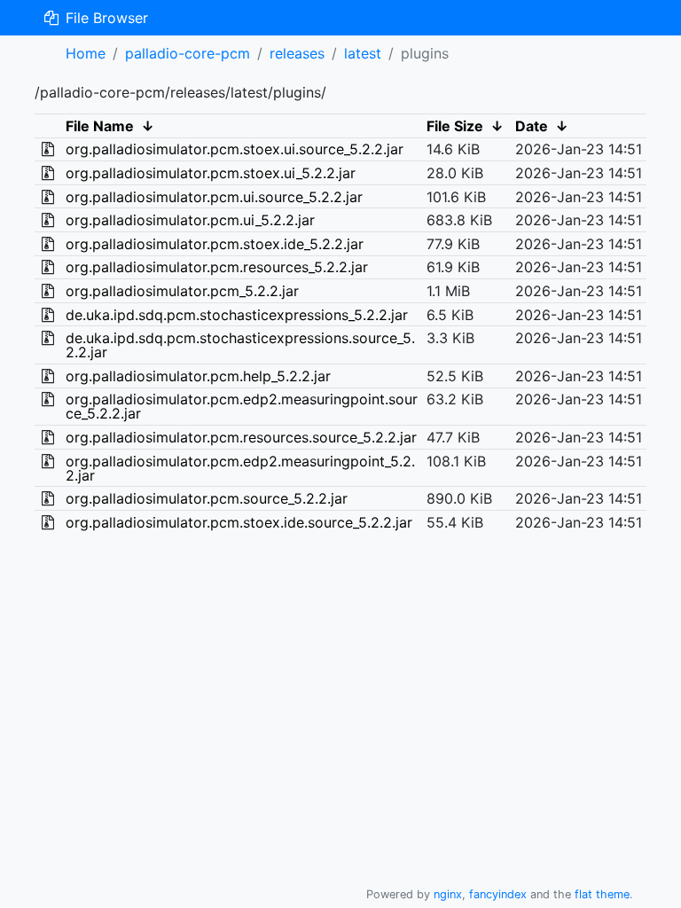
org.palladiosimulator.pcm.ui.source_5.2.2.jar (214, 197)
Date (531, 126)
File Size (455, 126)
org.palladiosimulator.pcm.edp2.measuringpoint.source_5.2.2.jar (242, 406)
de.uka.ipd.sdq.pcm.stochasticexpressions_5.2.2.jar (237, 315)
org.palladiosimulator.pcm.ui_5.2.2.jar (190, 220)
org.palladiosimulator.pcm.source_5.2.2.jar (207, 498)
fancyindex (498, 894)
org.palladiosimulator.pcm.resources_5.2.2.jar (217, 267)
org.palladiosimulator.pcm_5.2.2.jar (182, 291)
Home (86, 53)
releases (297, 53)
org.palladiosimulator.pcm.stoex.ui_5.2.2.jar (211, 173)
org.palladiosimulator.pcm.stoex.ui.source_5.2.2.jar (234, 149)
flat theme (602, 894)
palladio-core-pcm (187, 53)
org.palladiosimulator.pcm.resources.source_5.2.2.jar (241, 437)
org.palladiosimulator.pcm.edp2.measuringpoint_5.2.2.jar (240, 468)
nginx (448, 894)
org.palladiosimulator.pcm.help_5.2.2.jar (198, 376)
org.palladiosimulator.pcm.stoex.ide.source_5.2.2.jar (239, 522)
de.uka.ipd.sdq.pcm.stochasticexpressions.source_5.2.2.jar (240, 345)
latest (362, 53)
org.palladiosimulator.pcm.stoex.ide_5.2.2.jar (215, 244)
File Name (100, 126)
